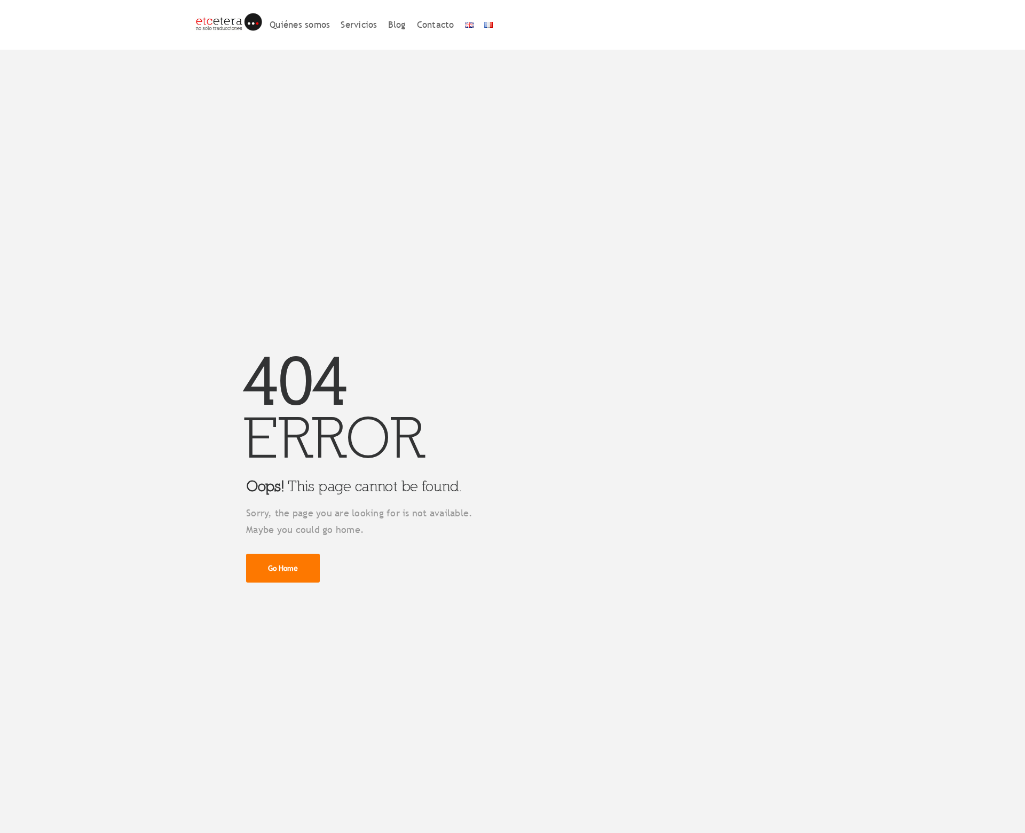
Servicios (359, 25)
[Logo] (228, 25)
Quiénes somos (300, 25)
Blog (397, 25)
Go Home (283, 568)
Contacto (435, 25)
